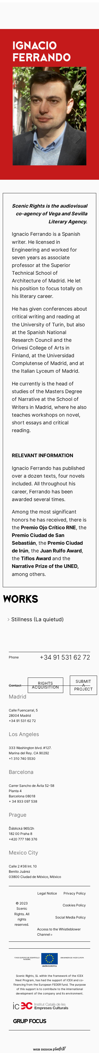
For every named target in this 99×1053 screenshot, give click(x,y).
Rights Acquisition (45, 685)
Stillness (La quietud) (37, 619)
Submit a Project (83, 685)
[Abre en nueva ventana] (29, 1021)
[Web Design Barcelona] (49, 1048)
